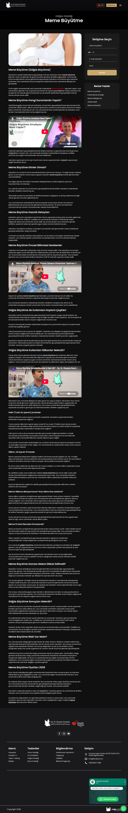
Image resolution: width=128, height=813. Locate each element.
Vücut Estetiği (33, 752)
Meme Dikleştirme (95, 98)
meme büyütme (58, 88)
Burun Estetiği (33, 761)
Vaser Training (14, 758)
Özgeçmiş (60, 755)
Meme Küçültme (94, 91)
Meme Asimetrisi (94, 105)
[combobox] (89, 52)
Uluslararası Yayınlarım (65, 752)
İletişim (11, 761)
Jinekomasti (92, 102)
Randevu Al (112, 5)
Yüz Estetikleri (33, 755)
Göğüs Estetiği (33, 758)
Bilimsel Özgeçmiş (63, 761)
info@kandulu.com (95, 759)
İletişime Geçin (110, 799)
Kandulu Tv (12, 755)
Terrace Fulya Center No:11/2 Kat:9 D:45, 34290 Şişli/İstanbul (104, 754)
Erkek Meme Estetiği (96, 95)
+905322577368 (94, 763)
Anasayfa (12, 752)
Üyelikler (59, 758)
